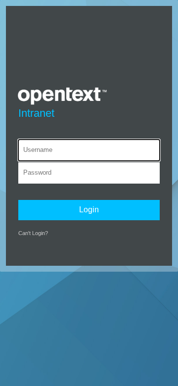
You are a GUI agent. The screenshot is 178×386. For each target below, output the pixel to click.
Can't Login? (33, 233)
